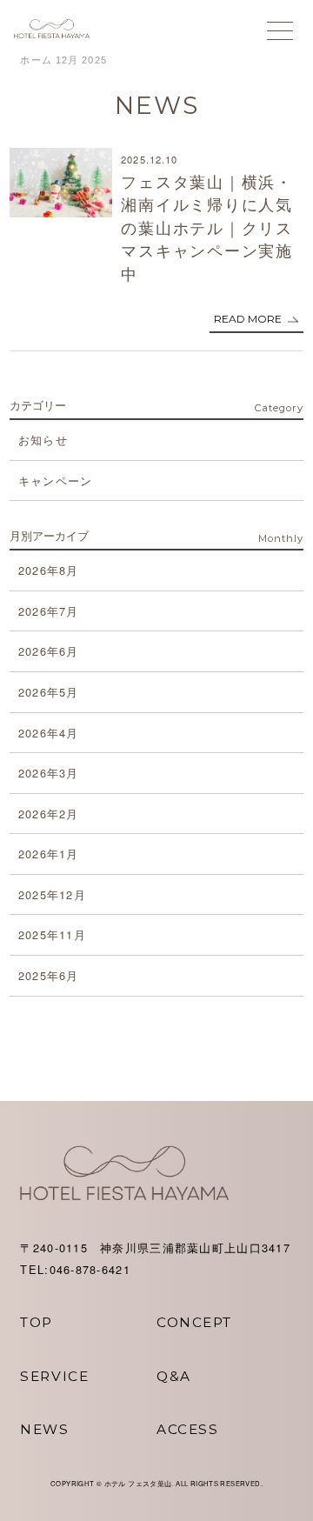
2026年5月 (48, 692)
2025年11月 (52, 934)
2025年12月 (52, 894)
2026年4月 (48, 732)
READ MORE (248, 318)
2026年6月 (48, 651)
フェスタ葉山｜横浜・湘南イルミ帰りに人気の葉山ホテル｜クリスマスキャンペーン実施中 (207, 227)
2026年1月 (48, 853)
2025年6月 (48, 975)
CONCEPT (194, 1322)
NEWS (44, 1429)
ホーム (35, 60)
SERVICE (54, 1376)
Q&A (173, 1376)
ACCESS (187, 1429)
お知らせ (43, 439)
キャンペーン (55, 480)
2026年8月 (48, 570)
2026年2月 (48, 813)
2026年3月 (48, 772)
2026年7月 (48, 611)
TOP (36, 1322)
